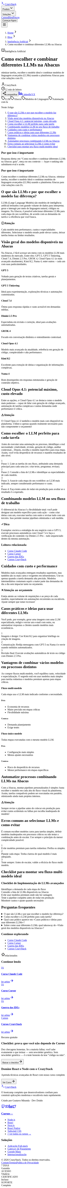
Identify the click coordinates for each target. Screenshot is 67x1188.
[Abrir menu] (4, 24)
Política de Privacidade (27, 1162)
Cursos (4, 17)
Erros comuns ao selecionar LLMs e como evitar (31, 143)
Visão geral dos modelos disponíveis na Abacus (30, 118)
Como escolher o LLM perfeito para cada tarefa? (28, 916)
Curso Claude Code (17, 551)
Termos (12, 1162)
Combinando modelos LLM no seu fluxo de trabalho (33, 126)
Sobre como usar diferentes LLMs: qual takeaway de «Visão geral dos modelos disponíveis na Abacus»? (32, 926)
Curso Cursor (14, 553)
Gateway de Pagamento (19, 1148)
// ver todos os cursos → (19, 1134)
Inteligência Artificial (17, 41)
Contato (5, 1162)
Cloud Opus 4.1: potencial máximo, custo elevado (32, 121)
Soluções (6, 14)
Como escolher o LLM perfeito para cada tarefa (30, 124)
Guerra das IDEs (15, 556)
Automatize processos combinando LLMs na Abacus (33, 141)
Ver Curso (6, 1082)
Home (10, 32)
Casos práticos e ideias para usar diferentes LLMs (31, 132)
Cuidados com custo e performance (24, 129)
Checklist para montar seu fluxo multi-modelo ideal (32, 146)
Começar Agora (9, 20)
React (10, 1122)
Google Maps (14, 1151)
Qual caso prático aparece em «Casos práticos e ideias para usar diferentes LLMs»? (31, 921)
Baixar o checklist (10, 1062)
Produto (6, 9)
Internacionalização (16, 1154)
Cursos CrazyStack (16, 559)
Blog (10, 17)
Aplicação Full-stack (17, 1146)
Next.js (10, 1125)
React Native (13, 1128)
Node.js (11, 1119)
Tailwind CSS (14, 1131)
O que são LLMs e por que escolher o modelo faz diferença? (33, 914)
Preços (16, 17)
